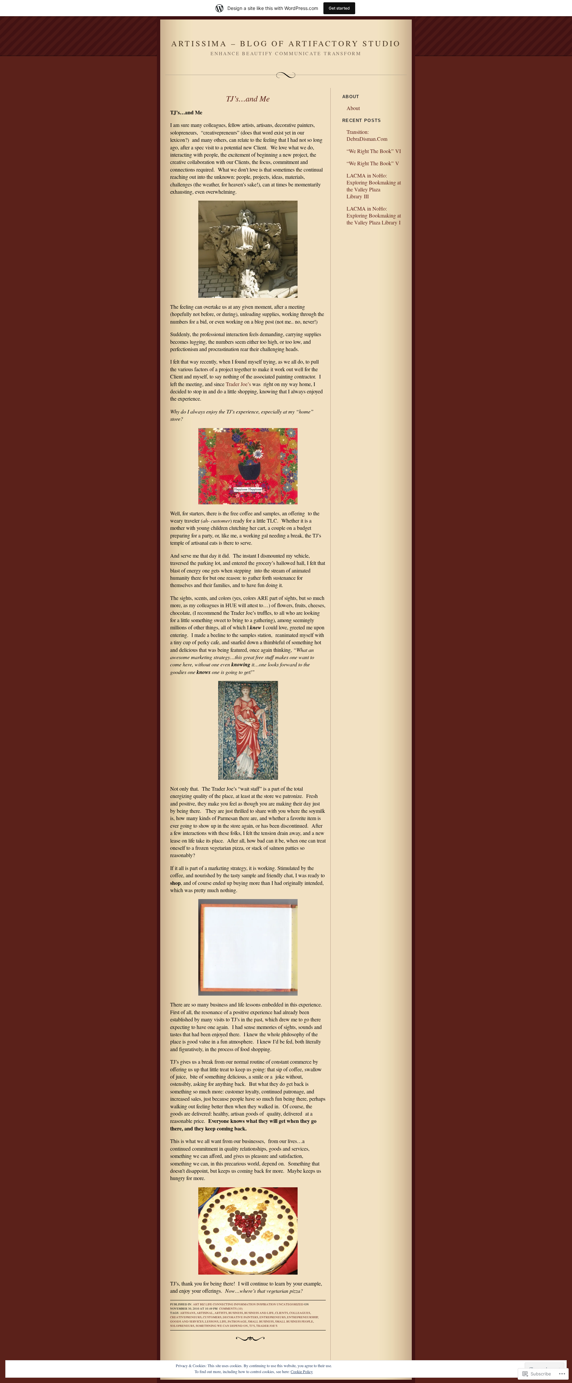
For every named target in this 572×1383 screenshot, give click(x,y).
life (223, 1322)
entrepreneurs (273, 1317)
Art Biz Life (202, 1304)
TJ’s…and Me (248, 98)
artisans (187, 1313)
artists (221, 1313)
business (235, 1313)
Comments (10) (231, 1309)
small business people (294, 1322)
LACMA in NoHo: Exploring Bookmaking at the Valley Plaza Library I (374, 215)
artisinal (205, 1313)
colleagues (299, 1313)
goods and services (187, 1322)
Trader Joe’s (238, 383)
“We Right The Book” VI (374, 150)
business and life (259, 1313)
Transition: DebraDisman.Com (367, 135)
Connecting (223, 1304)
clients (281, 1313)
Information (245, 1304)
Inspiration (266, 1304)
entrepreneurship (302, 1317)
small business (261, 1322)
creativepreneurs (186, 1317)
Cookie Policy (302, 1371)
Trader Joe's (266, 1326)
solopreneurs (182, 1326)
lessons (211, 1322)
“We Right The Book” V (373, 163)
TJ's (252, 1326)
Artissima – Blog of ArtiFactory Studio (286, 43)
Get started (339, 8)
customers (212, 1317)
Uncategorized (290, 1304)
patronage (237, 1322)
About (353, 107)
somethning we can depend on (222, 1326)
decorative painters (240, 1317)
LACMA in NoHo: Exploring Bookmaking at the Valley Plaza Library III (374, 186)
